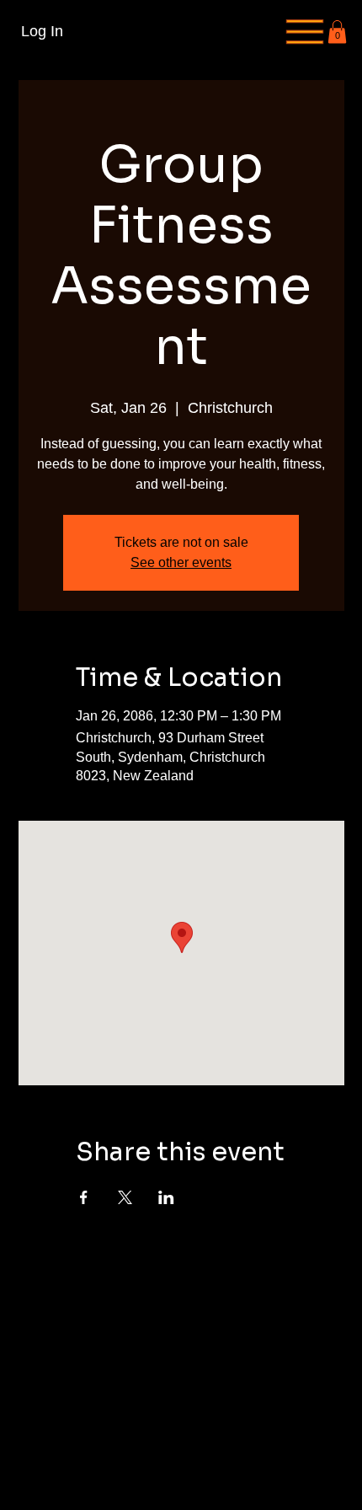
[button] (337, 31)
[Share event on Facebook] (84, 1197)
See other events (181, 562)
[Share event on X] (125, 1197)
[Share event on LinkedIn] (166, 1197)
